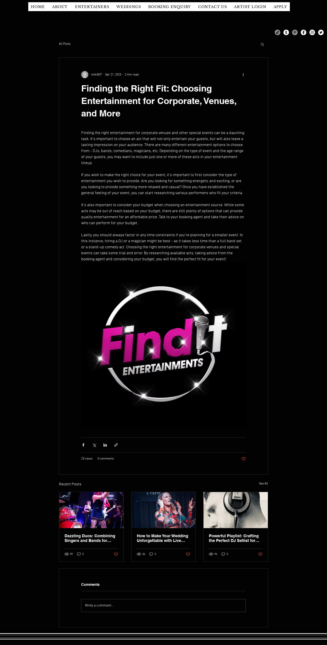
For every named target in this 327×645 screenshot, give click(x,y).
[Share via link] (116, 445)
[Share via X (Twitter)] (94, 445)
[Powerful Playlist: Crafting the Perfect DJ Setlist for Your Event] (236, 510)
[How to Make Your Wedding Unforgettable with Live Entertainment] (163, 510)
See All (263, 484)
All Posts (65, 44)
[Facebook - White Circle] (303, 32)
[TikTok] (277, 32)
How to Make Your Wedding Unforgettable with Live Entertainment (162, 538)
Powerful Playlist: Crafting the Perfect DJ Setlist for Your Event (234, 538)
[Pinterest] (295, 32)
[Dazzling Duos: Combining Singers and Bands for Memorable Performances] (91, 510)
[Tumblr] (286, 32)
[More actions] (243, 74)
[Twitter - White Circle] (321, 32)
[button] (262, 44)
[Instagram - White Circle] (312, 32)
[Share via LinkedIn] (105, 445)
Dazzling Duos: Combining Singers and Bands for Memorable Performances (90, 538)
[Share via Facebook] (83, 445)
